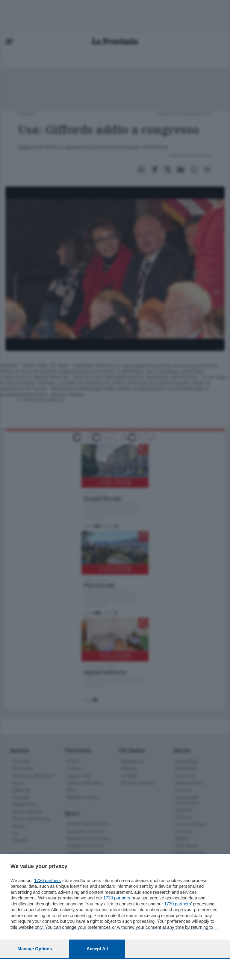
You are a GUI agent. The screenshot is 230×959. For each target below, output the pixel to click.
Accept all (97, 948)
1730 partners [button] (47, 880)
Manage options (34, 948)
